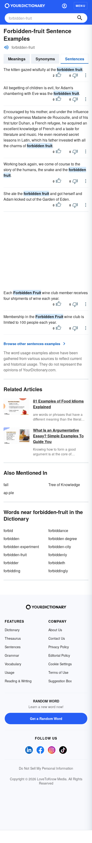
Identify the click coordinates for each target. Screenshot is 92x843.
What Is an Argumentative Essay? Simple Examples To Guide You (58, 435)
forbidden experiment (21, 546)
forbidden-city (59, 546)
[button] (64, 6)
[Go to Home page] (25, 6)
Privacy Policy (58, 646)
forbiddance (58, 530)
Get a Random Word (46, 718)
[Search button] (80, 18)
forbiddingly (58, 570)
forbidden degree (62, 538)
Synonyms (45, 59)
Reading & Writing (18, 681)
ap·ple (9, 492)
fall (6, 484)
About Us (55, 629)
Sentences (74, 59)
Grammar (12, 655)
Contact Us (56, 638)
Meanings (16, 59)
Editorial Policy (59, 655)
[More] (85, 75)
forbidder (11, 562)
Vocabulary (13, 663)
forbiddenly (57, 554)
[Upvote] (58, 75)
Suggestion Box (60, 681)
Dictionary (12, 629)
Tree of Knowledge (64, 484)
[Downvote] (75, 75)
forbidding (12, 570)
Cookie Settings (60, 663)
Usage (9, 672)
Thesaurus (13, 638)
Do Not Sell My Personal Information (46, 768)
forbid (8, 530)
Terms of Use (58, 672)
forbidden (11, 538)
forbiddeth (56, 562)
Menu (80, 6)
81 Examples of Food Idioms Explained (58, 403)
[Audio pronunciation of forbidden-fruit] (6, 47)
